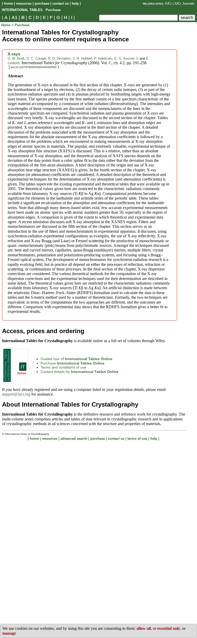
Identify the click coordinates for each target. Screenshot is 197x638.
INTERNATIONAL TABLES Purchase (31, 10)
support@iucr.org (16, 394)
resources (24, 3)
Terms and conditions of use (63, 367)
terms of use (137, 438)
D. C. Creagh (36, 58)
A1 (14, 17)
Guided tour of (76, 359)
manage (9, 633)
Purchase (72, 363)
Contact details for (80, 372)
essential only (168, 628)
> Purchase (20, 25)
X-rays (14, 54)
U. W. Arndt (16, 58)
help (75, 3)
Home (6, 25)
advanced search (74, 438)
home (8, 3)
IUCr (168, 3)
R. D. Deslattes (59, 58)
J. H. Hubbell (82, 58)
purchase (42, 3)
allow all (143, 628)
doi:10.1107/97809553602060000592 (34, 67)
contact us (60, 3)
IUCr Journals (184, 3)
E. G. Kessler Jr (126, 58)
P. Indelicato (103, 58)
